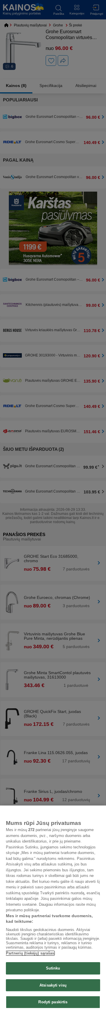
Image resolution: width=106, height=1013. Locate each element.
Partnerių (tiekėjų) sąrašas (30, 953)
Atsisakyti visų (53, 985)
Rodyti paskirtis (52, 1002)
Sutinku (53, 968)
